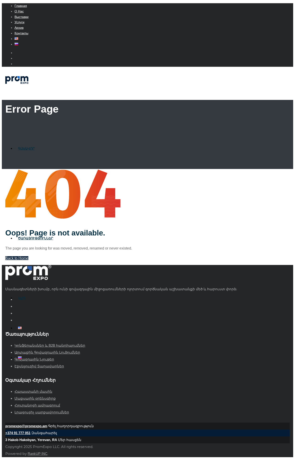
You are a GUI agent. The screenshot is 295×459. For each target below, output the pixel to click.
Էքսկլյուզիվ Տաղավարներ (39, 366)
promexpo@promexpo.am (26, 426)
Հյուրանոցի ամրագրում (37, 405)
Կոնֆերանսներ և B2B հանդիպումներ (50, 345)
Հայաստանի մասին (33, 391)
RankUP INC (37, 454)
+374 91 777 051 (17, 433)
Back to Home (16, 258)
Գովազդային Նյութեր (34, 359)
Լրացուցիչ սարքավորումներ (42, 412)
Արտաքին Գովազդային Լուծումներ (47, 352)
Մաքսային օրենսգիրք (35, 398)
